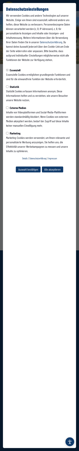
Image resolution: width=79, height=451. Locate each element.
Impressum (52, 158)
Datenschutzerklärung (51, 42)
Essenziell (14, 70)
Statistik (14, 86)
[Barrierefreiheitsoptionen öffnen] (70, 442)
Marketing (14, 133)
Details (25, 158)
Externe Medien (17, 107)
